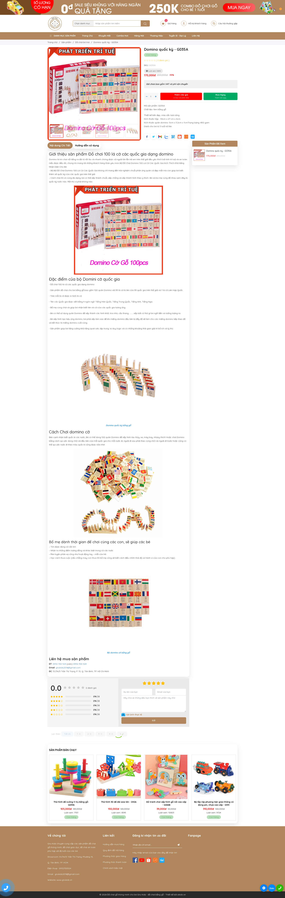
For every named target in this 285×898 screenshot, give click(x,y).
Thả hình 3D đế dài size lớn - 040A (71, 802)
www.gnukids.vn (64, 880)
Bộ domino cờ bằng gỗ (118, 652)
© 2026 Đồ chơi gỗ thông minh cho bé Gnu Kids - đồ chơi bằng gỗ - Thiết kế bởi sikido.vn (142, 894)
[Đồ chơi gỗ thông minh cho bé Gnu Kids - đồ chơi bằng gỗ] (55, 23)
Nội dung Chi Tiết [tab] (60, 145)
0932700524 (65, 868)
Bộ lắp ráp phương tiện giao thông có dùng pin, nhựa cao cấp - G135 (166, 803)
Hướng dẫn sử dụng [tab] (87, 145)
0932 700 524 (59, 664)
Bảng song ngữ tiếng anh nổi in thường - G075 (213, 803)
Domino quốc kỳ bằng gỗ (118, 425)
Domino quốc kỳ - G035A (218, 151)
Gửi (153, 720)
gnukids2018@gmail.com (68, 667)
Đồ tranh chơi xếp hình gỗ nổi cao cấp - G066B (119, 803)
